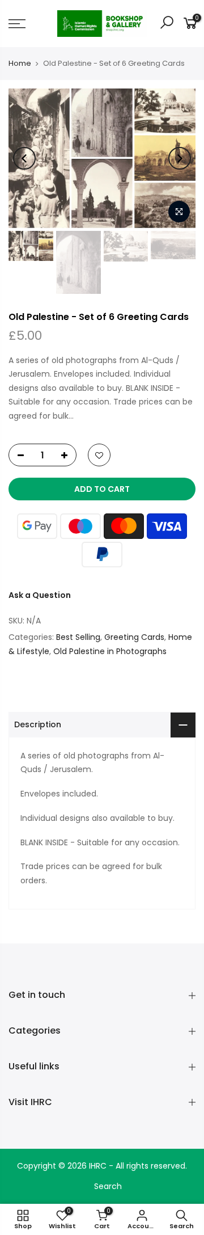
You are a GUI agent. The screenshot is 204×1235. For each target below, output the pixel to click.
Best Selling (78, 637)
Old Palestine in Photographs (110, 651)
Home (19, 63)
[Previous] (24, 158)
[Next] (179, 158)
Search (108, 1186)
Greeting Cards (134, 637)
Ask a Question (39, 595)
